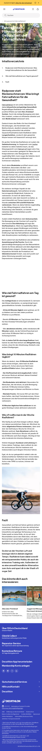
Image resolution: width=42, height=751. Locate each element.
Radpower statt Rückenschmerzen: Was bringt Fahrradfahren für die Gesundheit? (21, 69)
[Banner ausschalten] (35, 2)
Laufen (35, 144)
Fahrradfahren (7, 105)
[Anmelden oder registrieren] (33, 9)
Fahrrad (21, 149)
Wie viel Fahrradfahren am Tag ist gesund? (21, 76)
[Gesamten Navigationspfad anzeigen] (3, 21)
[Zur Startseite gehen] (19, 9)
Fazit (7, 82)
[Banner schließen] (38, 2)
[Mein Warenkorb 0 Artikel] (37, 9)
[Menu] (4, 9)
